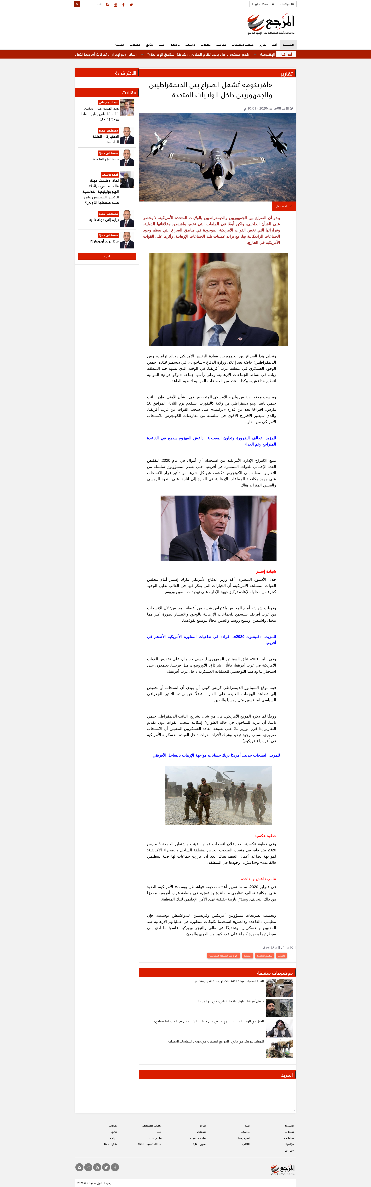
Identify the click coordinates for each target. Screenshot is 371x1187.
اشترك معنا (110, 1144)
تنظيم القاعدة (264, 955)
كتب (161, 45)
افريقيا (247, 955)
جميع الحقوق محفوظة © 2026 (94, 1183)
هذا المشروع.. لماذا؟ (150, 1144)
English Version (262, 4)
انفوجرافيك (243, 1137)
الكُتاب (246, 1144)
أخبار (274, 45)
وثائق (149, 45)
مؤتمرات (289, 1144)
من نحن (289, 1150)
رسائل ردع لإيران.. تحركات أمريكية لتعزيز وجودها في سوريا (125, 54)
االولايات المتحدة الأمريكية (223, 955)
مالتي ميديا (155, 1137)
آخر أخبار (286, 54)
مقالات (221, 45)
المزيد (120, 45)
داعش (281, 955)
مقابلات (135, 45)
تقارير (262, 45)
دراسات (190, 45)
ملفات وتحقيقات (243, 45)
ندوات (113, 1137)
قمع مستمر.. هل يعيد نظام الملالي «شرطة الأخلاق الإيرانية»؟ (233, 54)
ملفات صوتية (198, 1137)
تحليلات (206, 45)
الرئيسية (288, 45)
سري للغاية (199, 1144)
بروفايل (175, 45)
